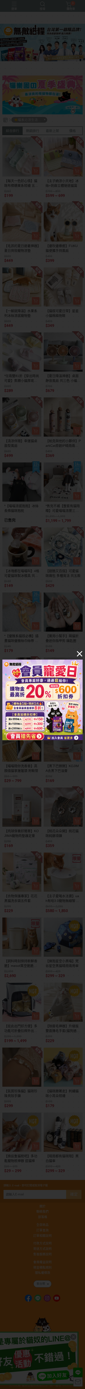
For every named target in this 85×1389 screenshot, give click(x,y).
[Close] (79, 653)
